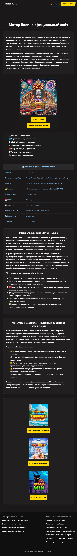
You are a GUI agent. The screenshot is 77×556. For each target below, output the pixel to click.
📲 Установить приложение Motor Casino (25, 145)
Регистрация (68, 4)
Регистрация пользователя (12, 517)
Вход (56, 4)
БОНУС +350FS (38, 119)
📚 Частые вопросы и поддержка (22, 155)
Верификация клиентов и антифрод (59, 538)
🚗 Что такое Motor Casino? (20, 136)
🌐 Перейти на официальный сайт (22, 139)
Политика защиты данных (56, 520)
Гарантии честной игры (55, 524)
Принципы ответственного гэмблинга (60, 531)
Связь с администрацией (55, 542)
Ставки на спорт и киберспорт (13, 531)
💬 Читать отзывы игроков (20, 152)
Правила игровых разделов (56, 527)
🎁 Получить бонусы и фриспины (22, 149)
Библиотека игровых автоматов (14, 527)
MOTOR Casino (11, 4)
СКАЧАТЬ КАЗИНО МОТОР (38, 125)
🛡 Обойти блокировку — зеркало (22, 142)
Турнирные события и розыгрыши (15, 520)
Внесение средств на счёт (12, 524)
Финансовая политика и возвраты (59, 535)
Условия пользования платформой (59, 517)
